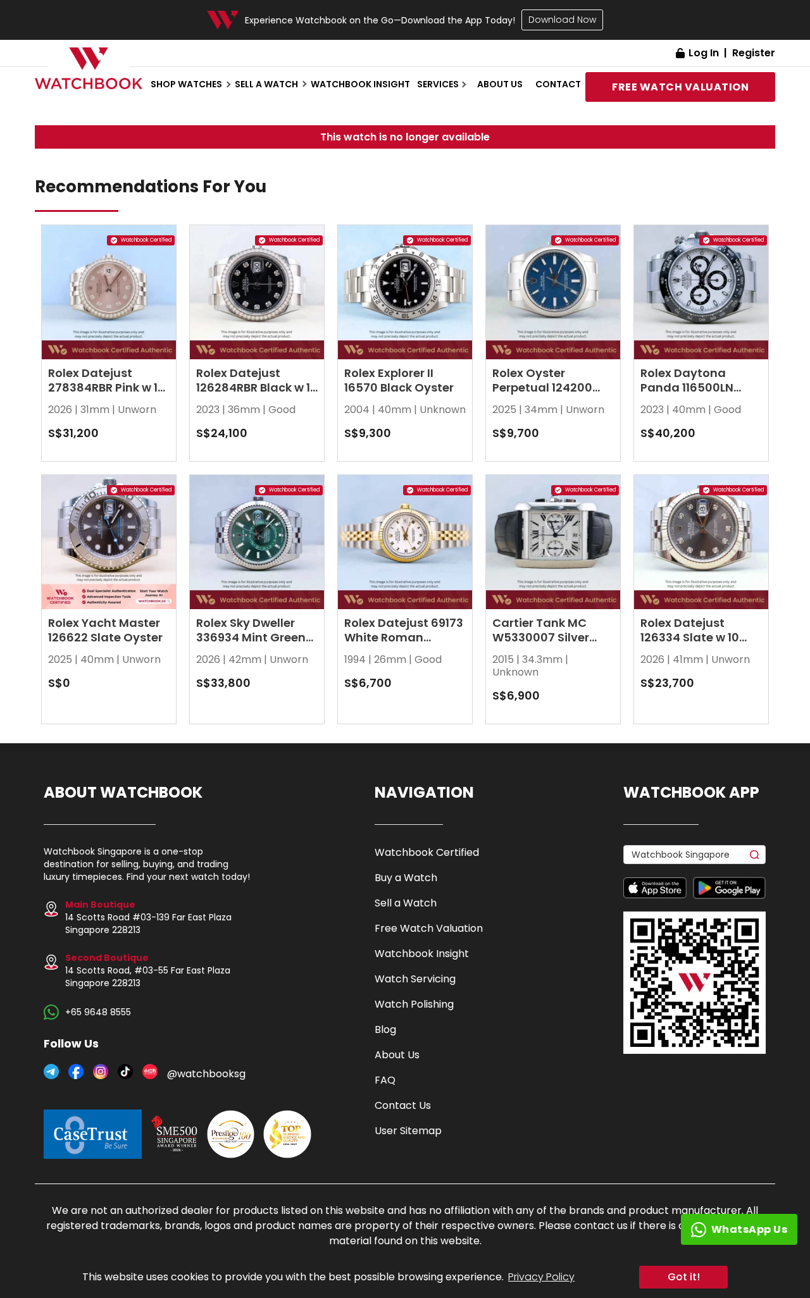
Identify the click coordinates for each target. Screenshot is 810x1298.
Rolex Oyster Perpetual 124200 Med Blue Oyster (542, 387)
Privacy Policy (541, 1277)
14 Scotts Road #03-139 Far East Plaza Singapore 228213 (148, 917)
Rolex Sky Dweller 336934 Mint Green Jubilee (251, 637)
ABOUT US (500, 84)
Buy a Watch (406, 877)
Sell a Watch (406, 903)
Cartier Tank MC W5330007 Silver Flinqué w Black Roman (540, 644)
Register (753, 53)
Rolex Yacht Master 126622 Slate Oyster (105, 630)
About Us (397, 1055)
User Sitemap (408, 1130)
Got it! (684, 1277)
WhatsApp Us (749, 1229)
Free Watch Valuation (429, 928)
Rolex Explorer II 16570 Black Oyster (399, 380)
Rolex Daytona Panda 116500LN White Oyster (686, 387)
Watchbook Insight (360, 84)
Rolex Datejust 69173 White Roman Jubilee (403, 637)
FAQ (385, 1080)
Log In (703, 53)
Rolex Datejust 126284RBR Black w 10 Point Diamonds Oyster (257, 394)
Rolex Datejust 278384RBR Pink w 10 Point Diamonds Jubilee (106, 394)
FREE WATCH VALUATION (680, 87)
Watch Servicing (415, 979)
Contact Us (403, 1105)
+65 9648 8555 (98, 1012)
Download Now (562, 19)
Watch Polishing (414, 1004)
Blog (385, 1029)
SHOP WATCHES (186, 84)
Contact (558, 84)
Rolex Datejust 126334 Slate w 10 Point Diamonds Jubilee (689, 644)
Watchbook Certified (427, 852)
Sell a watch (266, 84)
